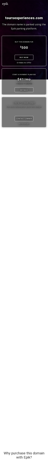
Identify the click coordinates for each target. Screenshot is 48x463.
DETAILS (24, 90)
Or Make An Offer (24, 63)
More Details (24, 124)
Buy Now (24, 57)
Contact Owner (24, 118)
